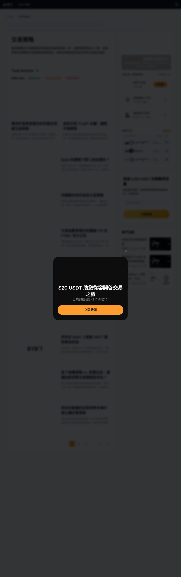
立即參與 (90, 310)
